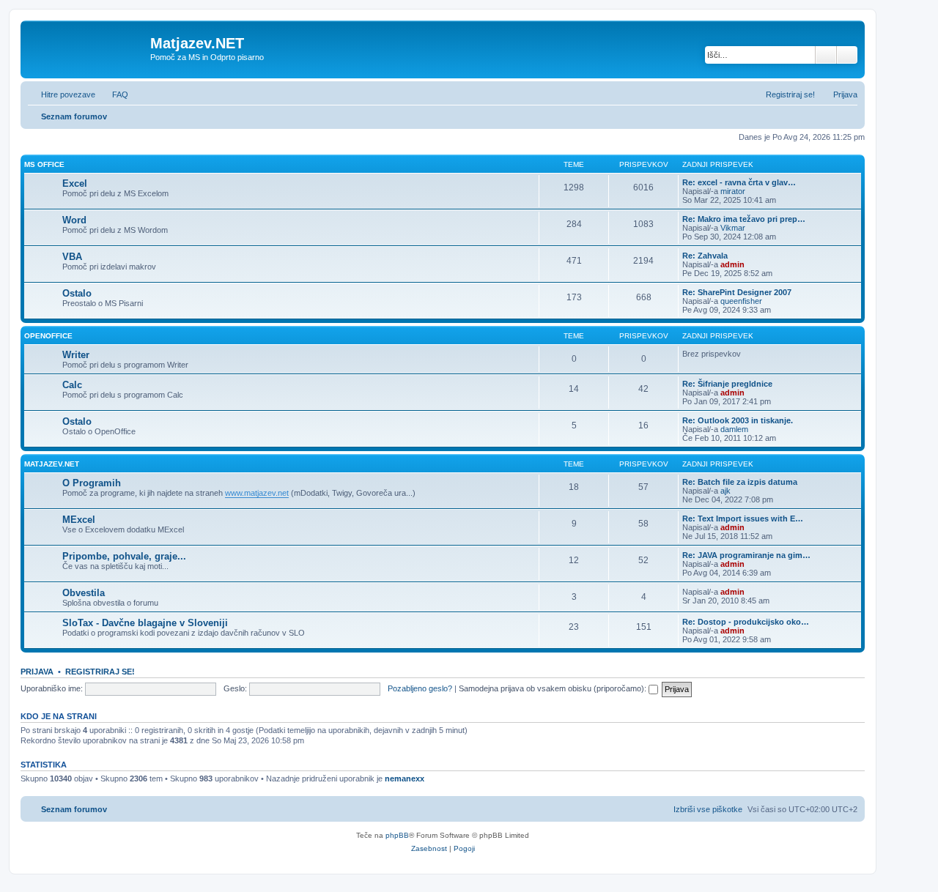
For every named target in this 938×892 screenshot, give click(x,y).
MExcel (78, 519)
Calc (72, 384)
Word (74, 220)
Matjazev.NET (51, 464)
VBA (72, 256)
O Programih (91, 482)
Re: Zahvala (705, 255)
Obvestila (83, 592)
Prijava (37, 671)
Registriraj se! (100, 671)
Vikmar (732, 227)
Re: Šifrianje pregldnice (727, 383)
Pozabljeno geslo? (420, 688)
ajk (725, 490)
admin (732, 264)
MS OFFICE (44, 164)
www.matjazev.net (257, 492)
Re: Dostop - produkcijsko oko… (745, 621)
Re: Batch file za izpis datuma (739, 481)
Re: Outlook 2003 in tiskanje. (737, 420)
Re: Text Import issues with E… (742, 518)
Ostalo (77, 293)
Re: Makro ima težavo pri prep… (743, 219)
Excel (74, 183)
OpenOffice (48, 336)
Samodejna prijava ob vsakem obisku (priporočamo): (554, 688)
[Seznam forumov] (87, 47)
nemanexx (404, 778)
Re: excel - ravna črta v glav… (739, 182)
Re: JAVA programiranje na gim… (746, 555)
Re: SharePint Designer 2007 (736, 292)
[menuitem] (113, 94)
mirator (732, 191)
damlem (734, 429)
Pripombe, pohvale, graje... (124, 556)
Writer (75, 354)
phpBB (397, 835)
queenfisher (741, 301)
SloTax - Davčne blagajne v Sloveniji (145, 622)
